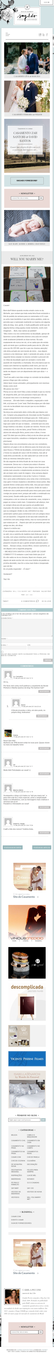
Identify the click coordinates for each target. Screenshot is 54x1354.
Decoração (32, 1164)
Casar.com (16, 1157)
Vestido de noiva (34, 1192)
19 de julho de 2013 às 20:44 (31, 706)
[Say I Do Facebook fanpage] (47, 34)
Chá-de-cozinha (18, 1161)
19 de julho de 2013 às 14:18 (23, 792)
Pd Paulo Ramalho (15, 1183)
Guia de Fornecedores (21, 1223)
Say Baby (15, 1188)
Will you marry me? (22, 591)
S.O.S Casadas (33, 1182)
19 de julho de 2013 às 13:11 (23, 766)
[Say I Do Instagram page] (40, 34)
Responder (44, 691)
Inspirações (16, 1175)
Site (29, 645)
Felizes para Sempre (32, 1171)
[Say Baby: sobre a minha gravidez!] (27, 226)
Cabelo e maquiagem (32, 1136)
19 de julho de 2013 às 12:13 (23, 737)
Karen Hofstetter (24, 1350)
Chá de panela (33, 1157)
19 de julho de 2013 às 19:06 (23, 825)
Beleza (14, 1135)
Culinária (31, 1161)
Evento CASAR (17, 1220)
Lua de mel (31, 1175)
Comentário (7, 618)
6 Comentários (28, 601)
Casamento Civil (18, 1140)
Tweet (5, 601)
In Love (47, 601)
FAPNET (45, 1350)
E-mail (4, 645)
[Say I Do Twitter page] (43, 34)
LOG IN (46, 2)
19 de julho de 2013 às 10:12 (23, 678)
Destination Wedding (16, 1171)
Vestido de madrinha (16, 1193)
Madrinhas (16, 1179)
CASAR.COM (16, 1216)
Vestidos (15, 1197)
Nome (4, 638)
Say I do (30, 1188)
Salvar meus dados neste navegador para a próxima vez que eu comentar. (25, 654)
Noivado (30, 1179)
